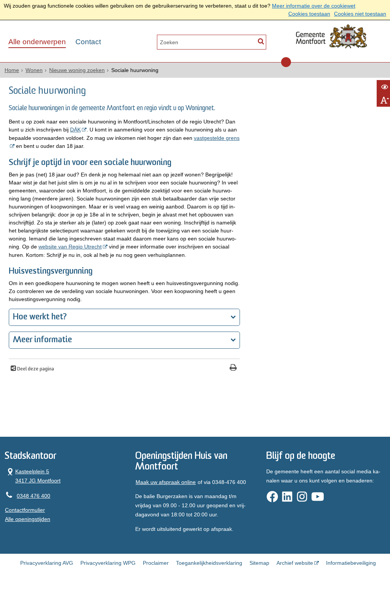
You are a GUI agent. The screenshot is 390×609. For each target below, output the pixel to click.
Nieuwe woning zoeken (77, 70)
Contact (88, 42)
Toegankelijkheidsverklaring (209, 563)
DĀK (75, 130)
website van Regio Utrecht (70, 247)
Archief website (295, 563)
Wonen (34, 70)
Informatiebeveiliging (351, 563)
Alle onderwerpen (37, 42)
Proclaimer (156, 563)
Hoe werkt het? (40, 317)
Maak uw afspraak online (166, 482)
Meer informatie (42, 340)
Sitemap (259, 563)
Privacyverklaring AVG (46, 563)
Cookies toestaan (309, 14)
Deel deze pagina (35, 369)
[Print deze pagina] (233, 368)
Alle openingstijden (27, 519)
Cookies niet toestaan (360, 14)
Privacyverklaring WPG (108, 563)
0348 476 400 (33, 496)
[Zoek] (261, 41)
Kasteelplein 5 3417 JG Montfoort (33, 475)
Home (12, 70)
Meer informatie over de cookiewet (313, 6)
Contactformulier (25, 510)
